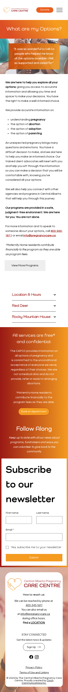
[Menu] (59, 10)
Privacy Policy (34, 667)
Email (10, 530)
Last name (42, 513)
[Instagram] (36, 657)
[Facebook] (31, 657)
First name (12, 513)
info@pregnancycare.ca (39, 235)
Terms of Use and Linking (34, 672)
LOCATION (38, 622)
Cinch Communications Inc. (38, 681)
